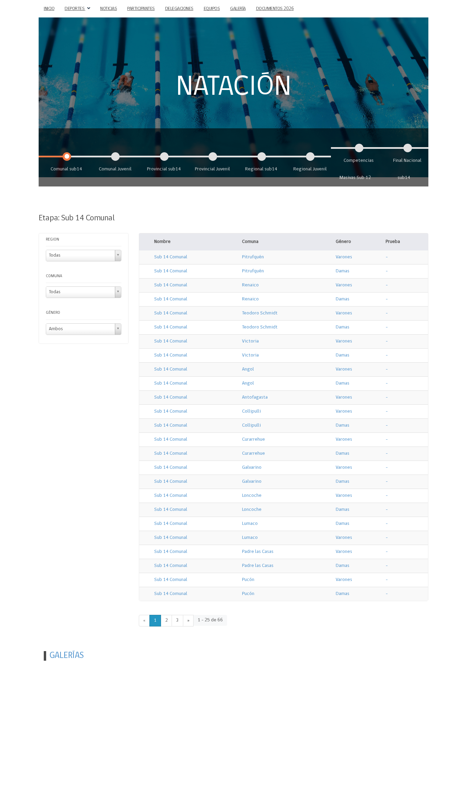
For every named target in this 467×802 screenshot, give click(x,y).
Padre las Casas (257, 551)
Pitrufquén (253, 257)
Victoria (250, 341)
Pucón (248, 579)
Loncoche (252, 495)
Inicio (49, 8)
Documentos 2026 (275, 8)
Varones (344, 257)
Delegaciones (179, 8)
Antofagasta (255, 397)
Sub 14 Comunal (170, 257)
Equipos (212, 8)
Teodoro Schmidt (260, 313)
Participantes (141, 8)
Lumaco (250, 523)
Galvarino (252, 467)
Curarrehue (253, 439)
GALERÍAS (67, 655)
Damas (342, 271)
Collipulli (251, 411)
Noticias (108, 8)
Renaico (250, 285)
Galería (238, 8)
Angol (248, 369)
